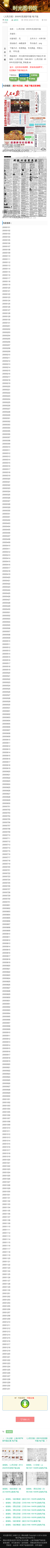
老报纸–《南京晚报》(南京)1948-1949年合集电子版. (26, 1524)
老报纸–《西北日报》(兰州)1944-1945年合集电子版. (26, 1506)
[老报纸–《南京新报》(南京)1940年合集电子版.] (13, 1478)
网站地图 (24, 1535)
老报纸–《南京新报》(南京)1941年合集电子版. (23, 1521)
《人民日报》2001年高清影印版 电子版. (36, 1439)
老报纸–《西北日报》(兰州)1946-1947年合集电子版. (26, 1502)
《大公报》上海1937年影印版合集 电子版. (12, 1439)
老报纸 (9, 1431)
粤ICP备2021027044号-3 (25, 1537)
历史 (6, 20)
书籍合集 (30, 1397)
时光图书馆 (7, 1535)
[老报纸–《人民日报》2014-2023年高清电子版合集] (13, 1454)
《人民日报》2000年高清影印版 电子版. (20, 16)
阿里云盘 (13, 79)
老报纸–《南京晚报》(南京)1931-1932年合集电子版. (26, 1499)
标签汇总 (16, 1535)
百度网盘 (33, 75)
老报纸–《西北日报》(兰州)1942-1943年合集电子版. (26, 1510)
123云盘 (22, 79)
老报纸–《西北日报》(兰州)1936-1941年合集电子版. (26, 1513)
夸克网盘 (31, 79)
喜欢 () (26, 1419)
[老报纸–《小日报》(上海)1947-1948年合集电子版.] (37, 1454)
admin (16, 20)
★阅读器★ (23, 75)
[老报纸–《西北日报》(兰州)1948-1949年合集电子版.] (37, 1478)
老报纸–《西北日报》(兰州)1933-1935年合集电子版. (26, 1517)
